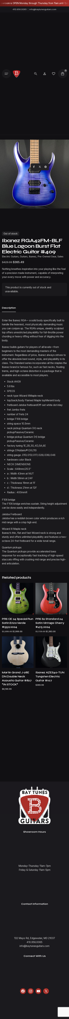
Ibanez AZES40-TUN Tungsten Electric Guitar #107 (49, 676)
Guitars (24, 256)
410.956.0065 (20, 9)
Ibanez (32, 256)
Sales (60, 256)
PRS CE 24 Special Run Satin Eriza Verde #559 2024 (17, 623)
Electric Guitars (10, 256)
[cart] (62, 73)
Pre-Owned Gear (47, 256)
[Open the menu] (6, 73)
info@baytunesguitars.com (42, 9)
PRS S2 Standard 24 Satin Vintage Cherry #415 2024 (49, 623)
